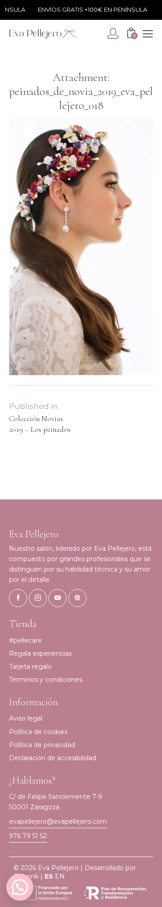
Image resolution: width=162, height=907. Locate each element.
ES (49, 876)
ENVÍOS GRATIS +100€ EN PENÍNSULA (89, 9)
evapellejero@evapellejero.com (58, 821)
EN (60, 876)
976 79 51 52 (28, 836)
